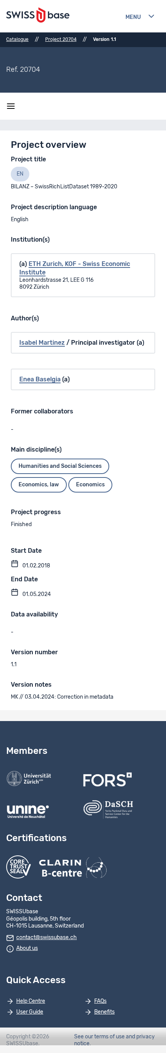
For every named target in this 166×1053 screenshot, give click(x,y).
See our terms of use (99, 1036)
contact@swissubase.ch (46, 937)
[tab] (20, 174)
